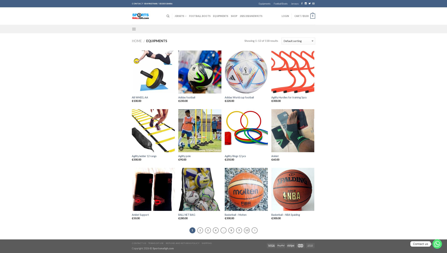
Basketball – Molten (236, 214)
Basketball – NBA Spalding (285, 214)
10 (246, 230)
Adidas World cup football (239, 97)
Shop (234, 16)
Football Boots (281, 3)
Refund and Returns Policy (182, 243)
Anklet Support (140, 214)
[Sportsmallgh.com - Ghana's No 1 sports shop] (146, 16)
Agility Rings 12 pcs (235, 156)
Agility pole (184, 156)
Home (137, 41)
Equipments (264, 3)
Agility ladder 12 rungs (144, 156)
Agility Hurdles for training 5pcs (289, 97)
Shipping (207, 243)
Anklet (275, 156)
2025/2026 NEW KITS (251, 16)
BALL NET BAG (186, 214)
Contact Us (139, 243)
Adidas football (186, 97)
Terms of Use (156, 243)
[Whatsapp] (437, 244)
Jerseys (295, 3)
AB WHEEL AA (140, 97)
